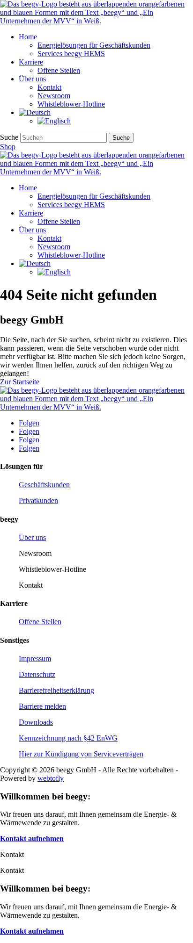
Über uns (32, 79)
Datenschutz (37, 674)
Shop (7, 147)
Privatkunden (38, 500)
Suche (9, 137)
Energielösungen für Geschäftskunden (93, 45)
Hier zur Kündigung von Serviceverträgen (81, 754)
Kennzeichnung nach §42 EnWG (68, 738)
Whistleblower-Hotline (71, 104)
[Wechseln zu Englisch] (54, 121)
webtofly (50, 778)
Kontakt (49, 87)
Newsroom (53, 96)
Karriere (31, 62)
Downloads (36, 722)
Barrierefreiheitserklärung (56, 690)
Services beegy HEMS (71, 54)
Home (28, 37)
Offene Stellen (58, 70)
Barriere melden (42, 706)
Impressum (35, 658)
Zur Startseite (19, 382)
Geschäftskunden (44, 485)
